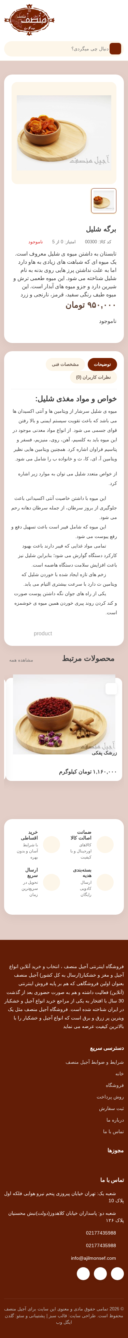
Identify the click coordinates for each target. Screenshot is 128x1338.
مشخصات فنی (65, 364)
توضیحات (102, 364)
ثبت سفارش (111, 1108)
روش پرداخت (110, 1096)
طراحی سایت (83, 1315)
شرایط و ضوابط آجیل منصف (95, 1062)
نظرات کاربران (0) (93, 377)
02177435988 (101, 1233)
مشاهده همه (21, 660)
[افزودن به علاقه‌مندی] (111, 689)
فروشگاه (115, 1085)
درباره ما (115, 1120)
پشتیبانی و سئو (31, 1315)
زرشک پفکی (104, 752)
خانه (119, 1073)
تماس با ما (113, 1131)
